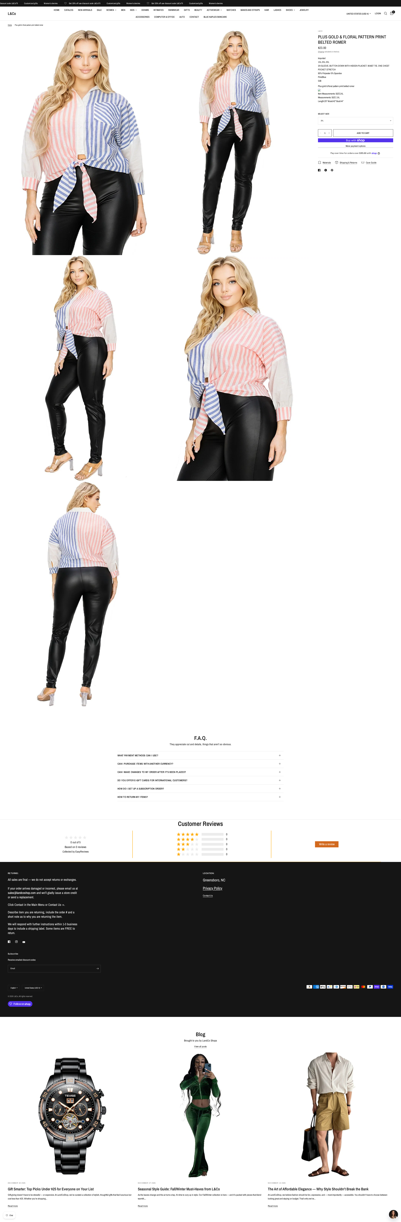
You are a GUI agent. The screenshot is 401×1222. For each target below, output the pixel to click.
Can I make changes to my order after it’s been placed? (151, 772)
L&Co (12, 13)
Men (123, 10)
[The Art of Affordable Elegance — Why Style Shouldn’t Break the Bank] (330, 1115)
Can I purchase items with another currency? (145, 763)
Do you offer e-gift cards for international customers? (152, 780)
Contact (194, 16)
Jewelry (304, 10)
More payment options (356, 146)
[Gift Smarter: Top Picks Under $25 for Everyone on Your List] (70, 1115)
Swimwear (173, 10)
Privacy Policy (212, 888)
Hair (266, 10)
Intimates (159, 10)
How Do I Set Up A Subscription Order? (140, 788)
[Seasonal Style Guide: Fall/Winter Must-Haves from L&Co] (200, 1115)
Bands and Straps (250, 10)
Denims (145, 10)
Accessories (142, 16)
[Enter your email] (97, 968)
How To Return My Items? (132, 797)
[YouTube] (26, 942)
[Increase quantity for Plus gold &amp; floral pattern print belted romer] (329, 133)
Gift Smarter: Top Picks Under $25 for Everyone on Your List (51, 1188)
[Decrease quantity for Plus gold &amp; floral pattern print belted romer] (320, 133)
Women (110, 10)
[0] (391, 13)
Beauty (198, 10)
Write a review (327, 844)
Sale (99, 10)
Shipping (321, 51)
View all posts (200, 1046)
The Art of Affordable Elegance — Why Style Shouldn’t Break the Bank (318, 1188)
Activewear (213, 10)
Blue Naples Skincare (215, 16)
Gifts (187, 10)
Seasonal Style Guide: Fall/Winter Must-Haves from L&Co (179, 1188)
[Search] (386, 13)
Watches (231, 10)
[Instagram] (18, 941)
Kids (132, 10)
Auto (182, 16)
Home (57, 10)
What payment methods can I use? (137, 755)
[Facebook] (11, 941)
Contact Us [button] (208, 895)
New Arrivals (85, 10)
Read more (13, 1206)
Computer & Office (164, 16)
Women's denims (12, 3)
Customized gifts (75, 3)
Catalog (68, 10)
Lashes (277, 10)
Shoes (289, 10)
